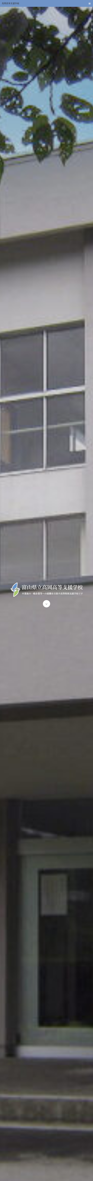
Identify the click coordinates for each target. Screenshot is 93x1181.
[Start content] (46, 603)
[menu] (89, 3)
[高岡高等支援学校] (43, 3)
